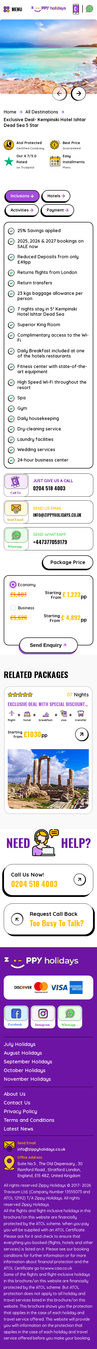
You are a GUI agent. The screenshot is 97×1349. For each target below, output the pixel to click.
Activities (20, 210)
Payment (55, 210)
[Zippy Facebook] (16, 1017)
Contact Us (17, 1102)
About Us (15, 1094)
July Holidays (20, 1044)
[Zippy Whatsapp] (69, 1017)
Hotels (54, 195)
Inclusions (20, 195)
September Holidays (28, 1061)
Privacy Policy (20, 1111)
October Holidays (25, 1070)
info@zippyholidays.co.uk (41, 1149)
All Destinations (41, 112)
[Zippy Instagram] (43, 1017)
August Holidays (23, 1053)
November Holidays (27, 1079)
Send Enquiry (46, 645)
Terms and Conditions (29, 1120)
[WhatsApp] (89, 9)
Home (10, 112)
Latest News (18, 1129)
